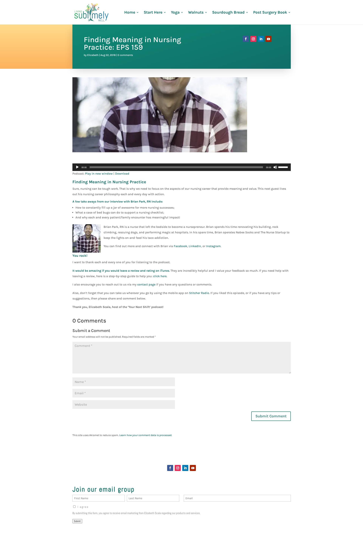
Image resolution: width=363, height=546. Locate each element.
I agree (83, 507)
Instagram (213, 246)
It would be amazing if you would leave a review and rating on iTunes (120, 270)
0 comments (125, 55)
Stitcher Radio (199, 293)
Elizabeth (93, 55)
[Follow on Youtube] (268, 39)
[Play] (77, 167)
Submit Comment (271, 416)
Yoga (175, 13)
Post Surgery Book (270, 13)
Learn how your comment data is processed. (145, 435)
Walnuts (196, 13)
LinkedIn (195, 246)
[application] (181, 167)
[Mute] (275, 167)
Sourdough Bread (228, 13)
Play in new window (99, 173)
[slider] (283, 166)
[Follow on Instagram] (253, 39)
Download (122, 173)
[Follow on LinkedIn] (261, 39)
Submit (77, 521)
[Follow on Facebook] (246, 39)
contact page (146, 284)
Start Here (153, 13)
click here (160, 276)
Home (129, 13)
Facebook (180, 246)
